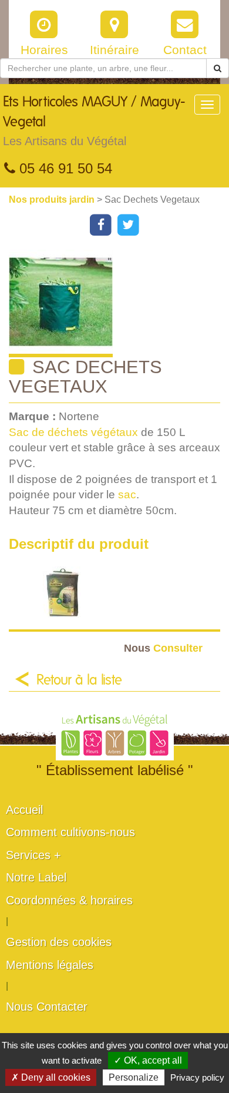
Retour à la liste (79, 680)
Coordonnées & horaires (69, 900)
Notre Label (36, 877)
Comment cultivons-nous (70, 832)
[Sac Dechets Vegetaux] (119, 303)
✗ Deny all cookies (50, 1077)
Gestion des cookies (59, 942)
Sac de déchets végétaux (73, 432)
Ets (94, 121)
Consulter (163, 648)
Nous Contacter (46, 1006)
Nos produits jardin (53, 199)
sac (127, 494)
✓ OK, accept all (148, 1060)
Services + (33, 855)
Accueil (24, 809)
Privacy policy (197, 1077)
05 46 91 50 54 (63, 168)
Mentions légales (49, 964)
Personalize (134, 1077)
